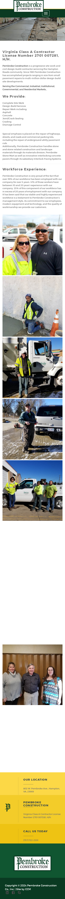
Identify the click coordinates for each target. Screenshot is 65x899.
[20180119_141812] (32, 429)
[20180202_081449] (32, 736)
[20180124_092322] (32, 674)
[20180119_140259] (32, 306)
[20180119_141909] (32, 490)
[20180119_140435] (32, 367)
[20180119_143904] (32, 613)
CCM (28, 889)
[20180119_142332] (32, 552)
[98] (32, 245)
